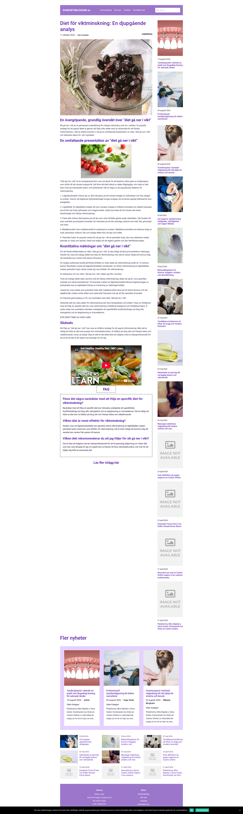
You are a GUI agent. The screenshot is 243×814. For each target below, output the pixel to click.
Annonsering (106, 10)
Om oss (117, 10)
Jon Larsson (83, 35)
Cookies (127, 10)
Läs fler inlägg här (106, 462)
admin (87, 700)
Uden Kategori (73, 704)
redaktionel (147, 34)
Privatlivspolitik (202, 810)
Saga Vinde (129, 700)
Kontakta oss (139, 10)
